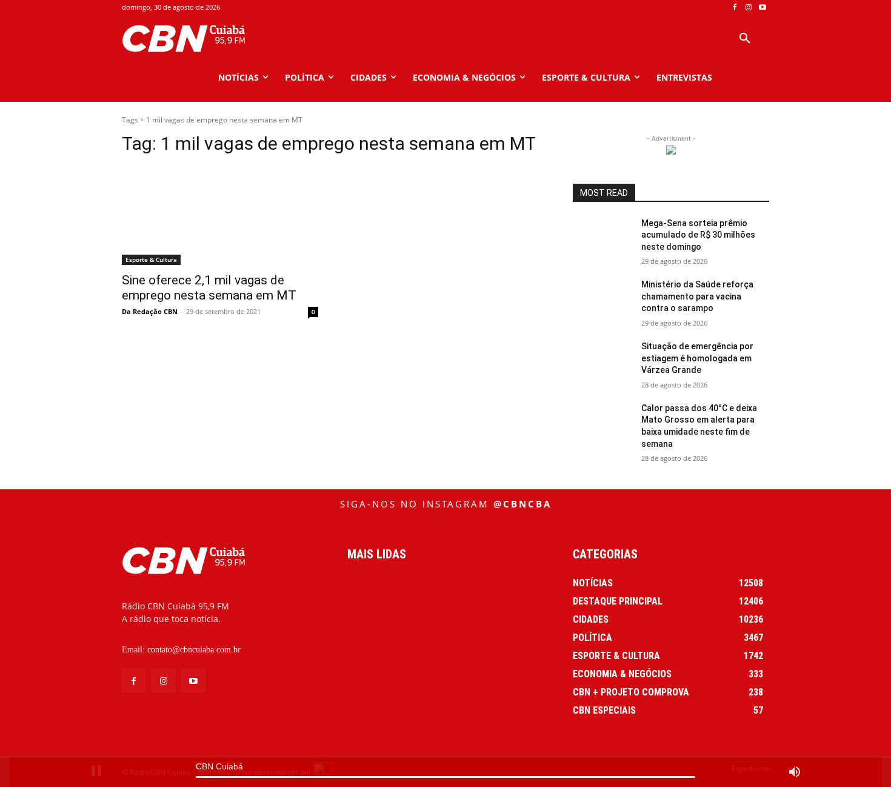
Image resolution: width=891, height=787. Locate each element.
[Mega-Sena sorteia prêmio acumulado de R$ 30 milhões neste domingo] (602, 238)
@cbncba (522, 504)
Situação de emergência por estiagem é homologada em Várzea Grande (697, 358)
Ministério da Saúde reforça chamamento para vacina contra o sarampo (697, 296)
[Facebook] (735, 8)
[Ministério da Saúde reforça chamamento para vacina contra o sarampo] (602, 299)
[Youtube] (762, 8)
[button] (745, 39)
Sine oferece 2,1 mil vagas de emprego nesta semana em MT (209, 288)
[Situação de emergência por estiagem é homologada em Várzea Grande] (602, 361)
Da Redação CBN (150, 311)
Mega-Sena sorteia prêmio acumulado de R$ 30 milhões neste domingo (698, 235)
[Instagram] (748, 8)
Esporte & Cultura (151, 259)
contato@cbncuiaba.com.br (194, 649)
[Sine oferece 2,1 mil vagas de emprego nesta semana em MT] (220, 216)
